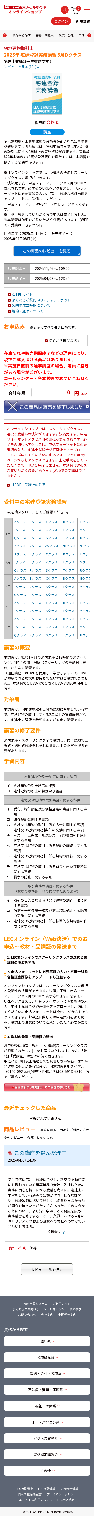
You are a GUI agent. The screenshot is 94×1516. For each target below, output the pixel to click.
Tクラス (69, 537)
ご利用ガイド (22, 294)
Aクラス (20, 521)
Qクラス (20, 537)
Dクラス (69, 521)
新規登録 (83, 21)
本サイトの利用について (35, 1499)
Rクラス (35, 537)
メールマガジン (54, 1309)
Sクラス (52, 537)
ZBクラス (69, 545)
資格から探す (22, 35)
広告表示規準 (69, 1488)
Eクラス (86, 521)
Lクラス (69, 529)
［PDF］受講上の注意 (28, 484)
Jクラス (35, 529)
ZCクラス (86, 545)
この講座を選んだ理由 (40, 1152)
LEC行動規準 (46, 1488)
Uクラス (86, 537)
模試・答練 (66, 35)
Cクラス (52, 521)
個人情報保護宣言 (30, 1494)
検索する (65, 10)
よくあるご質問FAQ (25, 1309)
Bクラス (35, 521)
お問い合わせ (27, 1314)
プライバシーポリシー (62, 1494)
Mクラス (86, 529)
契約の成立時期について (31, 305)
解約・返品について (27, 310)
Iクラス (20, 529)
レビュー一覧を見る (47, 1269)
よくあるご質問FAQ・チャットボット (41, 299)
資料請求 (76, 1309)
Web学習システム (35, 1303)
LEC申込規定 (66, 1499)
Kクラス (52, 529)
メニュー (87, 9)
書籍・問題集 (45, 35)
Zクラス (35, 545)
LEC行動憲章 (24, 1488)
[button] (89, 35)
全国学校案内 (67, 1314)
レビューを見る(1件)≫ (22, 66)
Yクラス (20, 545)
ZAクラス (52, 545)
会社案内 (47, 1314)
